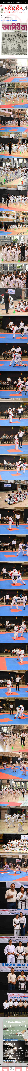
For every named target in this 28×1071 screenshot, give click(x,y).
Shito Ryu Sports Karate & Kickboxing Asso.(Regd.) (14, 2)
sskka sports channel (9, 1060)
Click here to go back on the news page (9, 20)
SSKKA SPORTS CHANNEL (10, 1040)
